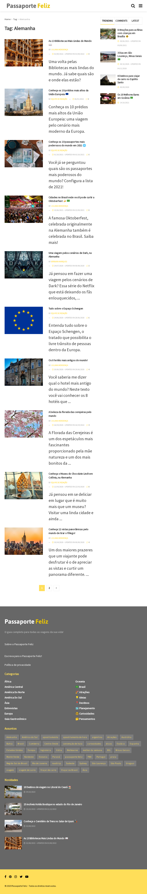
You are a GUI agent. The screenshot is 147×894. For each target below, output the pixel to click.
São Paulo (116, 763)
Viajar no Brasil (69, 770)
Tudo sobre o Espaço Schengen (66, 308)
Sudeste (70, 763)
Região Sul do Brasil (17, 763)
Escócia (121, 743)
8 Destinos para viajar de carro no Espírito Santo (129, 79)
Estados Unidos (15, 750)
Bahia (10, 743)
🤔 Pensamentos (85, 719)
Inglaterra (45, 750)
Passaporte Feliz (19, 885)
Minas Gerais (123, 750)
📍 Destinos (82, 703)
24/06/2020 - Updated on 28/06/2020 (69, 317)
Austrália (126, 737)
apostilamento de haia (75, 737)
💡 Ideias (80, 697)
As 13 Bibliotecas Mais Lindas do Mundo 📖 (46, 838)
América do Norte (15, 692)
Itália (59, 750)
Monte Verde (13, 757)
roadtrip (56, 763)
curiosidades (94, 743)
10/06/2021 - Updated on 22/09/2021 (69, 210)
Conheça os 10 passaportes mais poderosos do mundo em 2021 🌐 (67, 143)
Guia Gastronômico (15, 719)
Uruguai (130, 763)
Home (8, 19)
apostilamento (50, 737)
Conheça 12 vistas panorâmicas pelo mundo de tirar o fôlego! (68, 531)
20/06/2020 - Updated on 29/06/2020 (69, 369)
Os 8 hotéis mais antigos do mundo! (68, 360)
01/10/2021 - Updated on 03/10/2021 (69, 154)
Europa (9, 713)
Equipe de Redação (59, 99)
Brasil (81, 687)
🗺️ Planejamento (85, 708)
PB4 (89, 757)
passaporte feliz (74, 757)
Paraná (56, 757)
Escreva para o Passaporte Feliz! (23, 656)
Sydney (83, 763)
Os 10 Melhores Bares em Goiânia (128, 96)
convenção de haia (72, 743)
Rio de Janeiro (39, 763)
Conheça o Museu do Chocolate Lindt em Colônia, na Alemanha (71, 475)
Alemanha (25, 19)
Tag (15, 19)
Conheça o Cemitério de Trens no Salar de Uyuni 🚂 (50, 821)
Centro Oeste (51, 743)
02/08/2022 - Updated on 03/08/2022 (69, 54)
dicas (109, 743)
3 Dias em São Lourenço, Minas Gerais (130, 54)
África (8, 681)
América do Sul (13, 697)
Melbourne (72, 750)
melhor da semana (92, 750)
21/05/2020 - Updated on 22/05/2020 (69, 486)
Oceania (80, 681)
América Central (14, 687)
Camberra (34, 743)
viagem (10, 770)
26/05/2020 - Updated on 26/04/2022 (69, 425)
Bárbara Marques (59, 261)
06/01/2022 (79, 99)
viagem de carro (27, 770)
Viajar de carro (48, 770)
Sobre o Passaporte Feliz (19, 644)
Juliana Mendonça (59, 49)
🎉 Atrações (82, 692)
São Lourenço (99, 763)
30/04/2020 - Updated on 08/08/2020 (69, 542)
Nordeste (29, 757)
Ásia (7, 703)
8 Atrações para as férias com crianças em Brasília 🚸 (130, 33)
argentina (97, 737)
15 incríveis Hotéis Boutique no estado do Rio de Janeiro (53, 804)
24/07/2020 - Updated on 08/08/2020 (69, 266)
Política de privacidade (18, 665)
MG (109, 750)
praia (113, 757)
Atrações (112, 737)
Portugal (100, 757)
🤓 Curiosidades (84, 713)
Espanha (134, 743)
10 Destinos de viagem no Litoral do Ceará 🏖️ (47, 787)
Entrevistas (11, 708)
